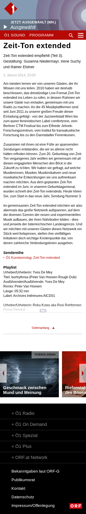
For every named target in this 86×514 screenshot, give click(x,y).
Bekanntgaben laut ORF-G (35, 471)
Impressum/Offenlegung (33, 505)
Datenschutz (22, 497)
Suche (71, 35)
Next (82, 373)
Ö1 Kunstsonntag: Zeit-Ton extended (33, 257)
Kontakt (18, 488)
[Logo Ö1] (10, 8)
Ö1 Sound (14, 35)
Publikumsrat (23, 480)
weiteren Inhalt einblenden (42, 309)
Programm (41, 35)
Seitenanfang (40, 327)
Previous (3, 373)
